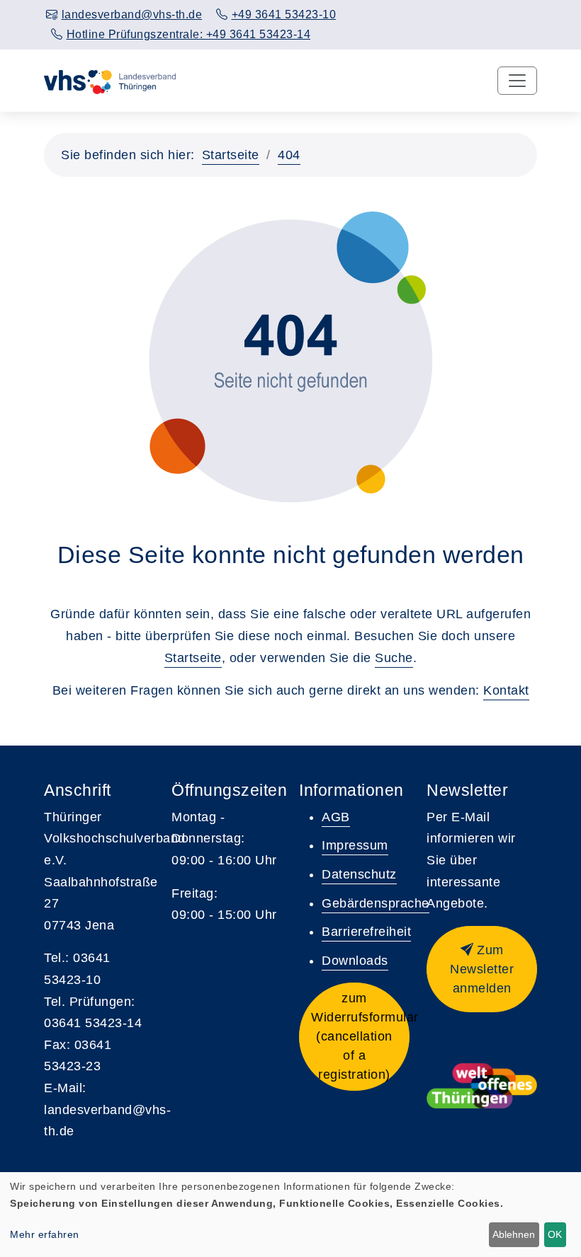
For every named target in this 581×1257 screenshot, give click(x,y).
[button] (354, 1037)
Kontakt (506, 690)
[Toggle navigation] (517, 80)
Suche (394, 658)
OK (555, 1234)
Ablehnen (513, 1234)
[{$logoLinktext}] (110, 80)
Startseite (230, 155)
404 (289, 155)
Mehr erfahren (44, 1234)
